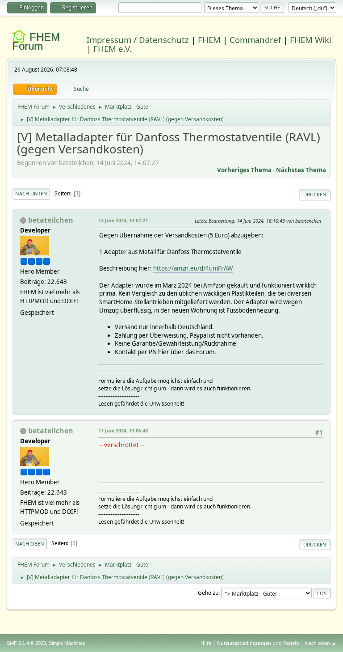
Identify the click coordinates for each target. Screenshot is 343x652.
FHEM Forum (36, 41)
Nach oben (29, 543)
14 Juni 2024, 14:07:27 (123, 220)
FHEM (209, 39)
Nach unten (31, 193)
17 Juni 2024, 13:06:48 (123, 430)
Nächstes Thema (301, 170)
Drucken (314, 194)
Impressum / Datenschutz (138, 39)
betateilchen (50, 220)
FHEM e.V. (112, 48)
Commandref (255, 39)
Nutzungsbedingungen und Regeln (258, 642)
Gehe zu (208, 593)
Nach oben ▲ (320, 642)
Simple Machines (67, 643)
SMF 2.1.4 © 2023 (26, 643)
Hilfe (206, 642)
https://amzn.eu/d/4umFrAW (193, 268)
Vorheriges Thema (244, 170)
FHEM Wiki (310, 39)
